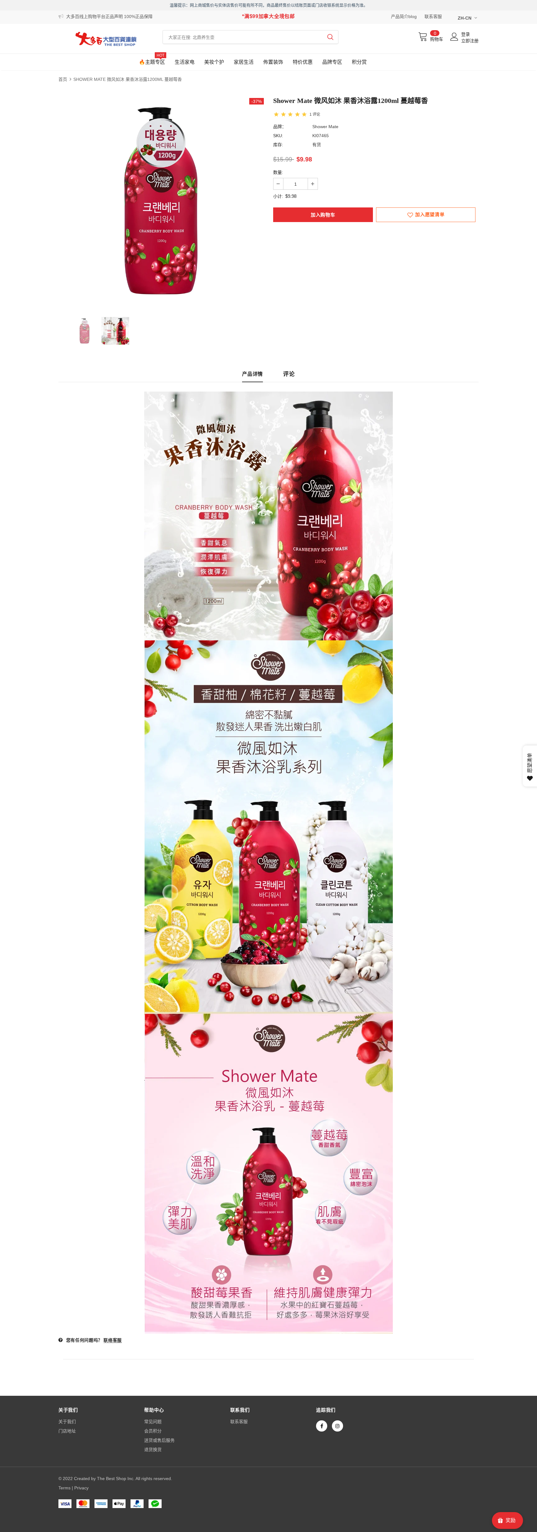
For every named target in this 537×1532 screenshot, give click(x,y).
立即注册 (470, 40)
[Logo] (106, 38)
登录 (465, 34)
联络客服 (112, 1340)
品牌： (279, 126)
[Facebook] (321, 1426)
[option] (161, 201)
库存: (278, 144)
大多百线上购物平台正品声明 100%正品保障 (109, 16)
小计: (278, 196)
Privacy (81, 1487)
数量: (278, 172)
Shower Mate (325, 126)
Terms (64, 1487)
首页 (62, 79)
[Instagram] (337, 1426)
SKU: (278, 135)
